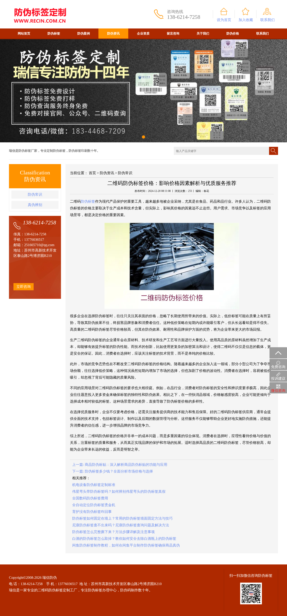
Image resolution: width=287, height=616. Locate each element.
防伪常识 (35, 194)
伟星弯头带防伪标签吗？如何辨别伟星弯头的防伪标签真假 (118, 491)
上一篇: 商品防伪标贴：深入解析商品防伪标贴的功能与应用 (119, 464)
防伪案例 (83, 33)
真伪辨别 (35, 205)
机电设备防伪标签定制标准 (93, 485)
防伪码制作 (129, 590)
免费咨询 (278, 367)
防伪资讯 (113, 33)
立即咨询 (23, 286)
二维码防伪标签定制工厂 (57, 590)
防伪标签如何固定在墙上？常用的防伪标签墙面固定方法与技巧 (122, 518)
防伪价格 (232, 33)
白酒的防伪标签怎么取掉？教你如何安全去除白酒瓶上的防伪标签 (124, 538)
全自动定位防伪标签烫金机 (93, 505)
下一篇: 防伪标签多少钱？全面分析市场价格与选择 (112, 471)
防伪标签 (54, 33)
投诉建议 (278, 378)
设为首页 (224, 20)
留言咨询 (173, 33)
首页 (92, 173)
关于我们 (203, 33)
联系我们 (267, 20)
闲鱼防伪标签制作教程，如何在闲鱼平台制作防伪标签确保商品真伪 (126, 545)
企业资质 (143, 33)
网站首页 (24, 33)
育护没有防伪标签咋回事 (92, 512)
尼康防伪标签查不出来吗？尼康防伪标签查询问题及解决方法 (120, 525)
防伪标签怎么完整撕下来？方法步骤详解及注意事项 (113, 532)
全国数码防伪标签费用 (90, 498)
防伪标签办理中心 (102, 590)
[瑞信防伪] (40, 2)
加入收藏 (246, 20)
